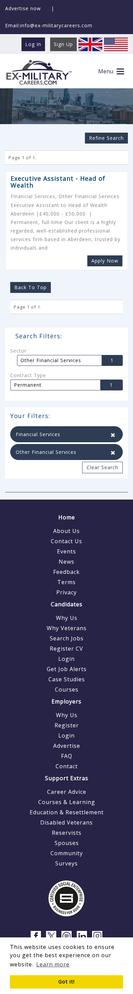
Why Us (66, 618)
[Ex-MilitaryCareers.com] (39, 72)
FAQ (66, 756)
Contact (67, 766)
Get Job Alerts (67, 669)
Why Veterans (67, 628)
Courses (66, 689)
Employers (66, 701)
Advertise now (23, 8)
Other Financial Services (50, 360)
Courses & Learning (66, 802)
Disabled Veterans (66, 822)
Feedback (66, 572)
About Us (66, 531)
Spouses (67, 843)
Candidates (67, 604)
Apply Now (104, 260)
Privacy (66, 592)
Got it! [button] (66, 981)
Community (66, 853)
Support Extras (66, 778)
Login (66, 659)
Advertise (66, 746)
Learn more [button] (53, 964)
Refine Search (106, 138)
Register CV (66, 648)
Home (66, 517)
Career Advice (66, 792)
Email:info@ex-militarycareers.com (48, 25)
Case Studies (66, 679)
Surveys (66, 863)
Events (66, 551)
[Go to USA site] (116, 44)
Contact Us (66, 541)
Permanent (28, 385)
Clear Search (102, 467)
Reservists (67, 832)
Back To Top (30, 287)
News (66, 561)
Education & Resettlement (67, 812)
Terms (66, 582)
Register (67, 725)
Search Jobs (67, 638)
